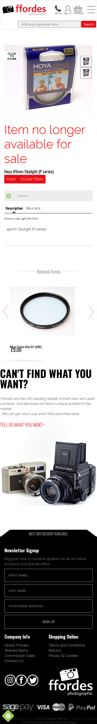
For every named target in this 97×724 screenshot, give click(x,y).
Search (89, 24)
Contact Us (14, 660)
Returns (54, 650)
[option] (48, 78)
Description (14, 208)
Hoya (11, 179)
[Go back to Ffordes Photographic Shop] (24, 10)
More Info (33, 208)
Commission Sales (20, 655)
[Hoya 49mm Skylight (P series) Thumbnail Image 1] (86, 72)
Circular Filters (31, 179)
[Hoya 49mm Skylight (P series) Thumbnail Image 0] (48, 78)
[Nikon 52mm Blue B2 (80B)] (42, 315)
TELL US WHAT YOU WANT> (22, 424)
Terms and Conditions (66, 645)
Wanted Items (16, 650)
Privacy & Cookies (63, 655)
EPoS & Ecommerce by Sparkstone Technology (49, 722)
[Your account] (58, 8)
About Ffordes (17, 645)
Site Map (63, 718)
